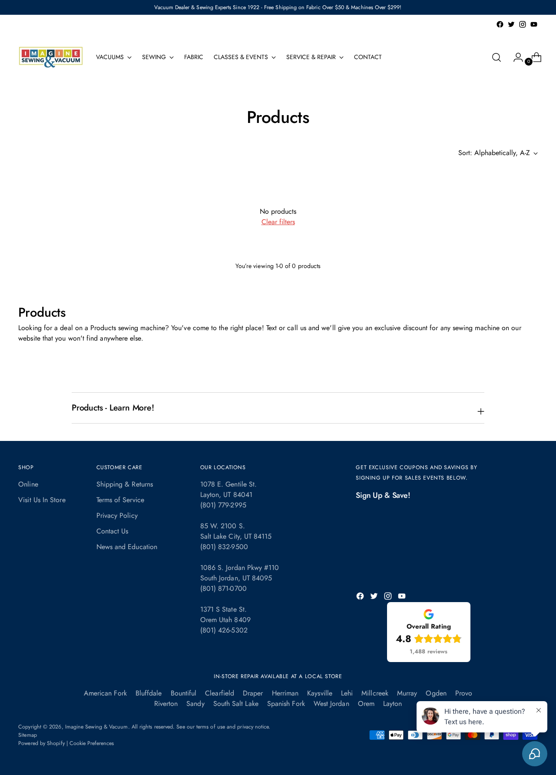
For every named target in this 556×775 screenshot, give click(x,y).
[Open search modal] (496, 57)
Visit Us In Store (41, 500)
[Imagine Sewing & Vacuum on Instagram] (522, 24)
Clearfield (219, 693)
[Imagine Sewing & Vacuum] (50, 57)
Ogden (436, 693)
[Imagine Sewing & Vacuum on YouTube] (534, 24)
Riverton (166, 704)
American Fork (105, 693)
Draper (253, 693)
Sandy (195, 704)
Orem (366, 704)
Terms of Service (120, 500)
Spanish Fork (286, 704)
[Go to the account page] (514, 57)
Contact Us (112, 531)
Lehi (347, 693)
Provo (463, 693)
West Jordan (331, 704)
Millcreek (374, 693)
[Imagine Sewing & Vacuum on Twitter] (511, 24)
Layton (392, 704)
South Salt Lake (235, 704)
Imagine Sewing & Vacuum (96, 727)
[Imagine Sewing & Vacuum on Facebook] (500, 24)
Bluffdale (149, 693)
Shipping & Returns (124, 484)
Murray (407, 693)
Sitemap (27, 735)
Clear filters (278, 222)
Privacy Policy (117, 515)
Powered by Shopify (41, 743)
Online (28, 484)
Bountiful (184, 693)
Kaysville (319, 693)
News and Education (126, 547)
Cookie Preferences (92, 743)
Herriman (285, 693)
